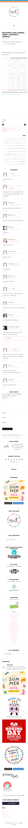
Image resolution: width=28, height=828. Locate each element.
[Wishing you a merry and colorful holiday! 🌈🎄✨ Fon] (14, 755)
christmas (13, 141)
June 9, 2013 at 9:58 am (14, 253)
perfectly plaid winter (14, 631)
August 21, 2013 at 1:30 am (15, 351)
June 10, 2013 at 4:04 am (14, 266)
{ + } (20, 449)
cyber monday (20, 143)
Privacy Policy (5, 815)
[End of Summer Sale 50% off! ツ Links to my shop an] (14, 490)
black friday (12, 138)
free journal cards (15, 130)
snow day (14, 638)
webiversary (23, 164)
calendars (8, 141)
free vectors (15, 154)
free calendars (17, 148)
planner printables (19, 159)
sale (25, 159)
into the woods (14, 641)
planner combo (10, 159)
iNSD (23, 154)
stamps (17, 161)
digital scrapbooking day (8, 145)
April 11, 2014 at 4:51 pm (14, 367)
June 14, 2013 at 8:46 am (14, 290)
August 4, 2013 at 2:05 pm (15, 329)
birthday (8, 138)
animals (5, 138)
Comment (5, 398)
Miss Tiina (16, 823)
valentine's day (16, 164)
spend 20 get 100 (7, 161)
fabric (4, 148)
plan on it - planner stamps (14, 613)
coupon (7, 143)
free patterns (19, 151)
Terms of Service (6, 817)
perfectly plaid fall (14, 626)
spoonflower (14, 161)
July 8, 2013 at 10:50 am (14, 316)
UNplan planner (9, 163)
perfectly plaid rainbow (14, 628)
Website (4, 422)
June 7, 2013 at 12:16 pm (14, 190)
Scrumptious (11, 349)
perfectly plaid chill (14, 623)
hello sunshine (14, 640)
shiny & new (10, 129)
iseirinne (10, 288)
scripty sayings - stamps (14, 615)
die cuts (24, 143)
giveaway (20, 154)
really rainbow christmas (14, 635)
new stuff (22, 156)
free (9, 130)
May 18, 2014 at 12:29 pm (14, 381)
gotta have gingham (14, 616)
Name (4, 413)
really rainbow (14, 633)
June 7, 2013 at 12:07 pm (14, 176)
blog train (20, 138)
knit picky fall (14, 620)
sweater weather (14, 636)
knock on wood (14, 621)
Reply (4, 181)
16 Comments (16, 38)
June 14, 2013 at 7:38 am (14, 278)
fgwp (6, 148)
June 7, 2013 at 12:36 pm (14, 205)
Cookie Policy (5, 811)
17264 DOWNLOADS (14, 94)
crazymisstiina (11, 143)
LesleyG (10, 174)
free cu (23, 148)
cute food (16, 143)
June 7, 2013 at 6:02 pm (14, 217)
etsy (15, 145)
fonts (8, 148)
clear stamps (17, 140)
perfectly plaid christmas (14, 625)
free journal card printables (14, 128)
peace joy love (14, 643)
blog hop (16, 138)
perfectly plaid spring (14, 630)
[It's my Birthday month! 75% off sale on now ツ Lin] (14, 707)
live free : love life (16, 156)
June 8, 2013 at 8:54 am (14, 241)
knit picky (14, 618)
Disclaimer (4, 813)
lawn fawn (11, 156)
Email (4, 418)
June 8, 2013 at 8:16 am (14, 229)
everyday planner (21, 145)
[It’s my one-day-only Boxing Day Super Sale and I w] (14, 731)
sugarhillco (22, 161)
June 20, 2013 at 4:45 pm (15, 304)
